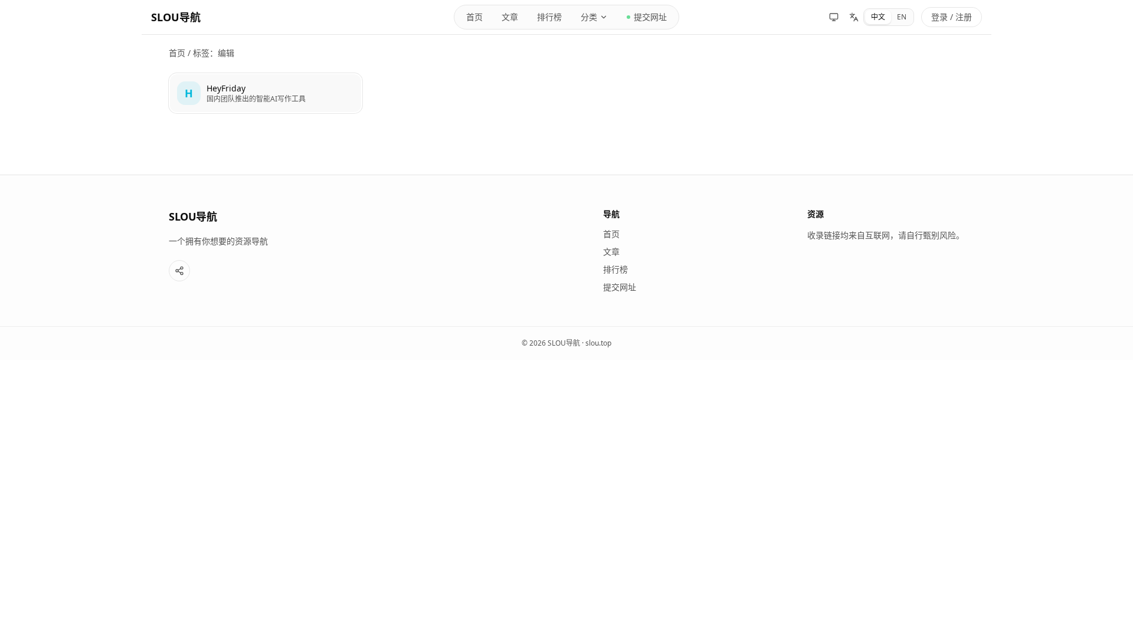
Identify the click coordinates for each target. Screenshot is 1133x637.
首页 (474, 16)
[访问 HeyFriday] (189, 93)
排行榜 (549, 16)
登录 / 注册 (951, 16)
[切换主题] (834, 17)
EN (901, 17)
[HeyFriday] (265, 93)
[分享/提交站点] (179, 270)
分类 (589, 16)
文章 (510, 16)
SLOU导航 (176, 17)
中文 (878, 17)
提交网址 (650, 16)
